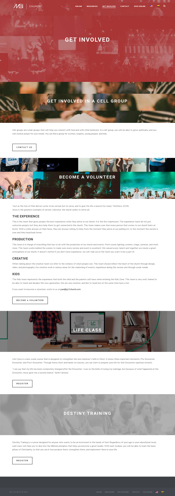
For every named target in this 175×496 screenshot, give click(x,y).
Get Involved (109, 6)
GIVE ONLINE (139, 6)
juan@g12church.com (71, 289)
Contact (124, 6)
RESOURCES (92, 6)
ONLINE (78, 6)
